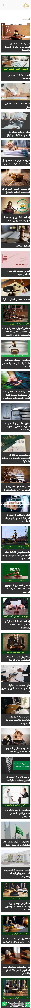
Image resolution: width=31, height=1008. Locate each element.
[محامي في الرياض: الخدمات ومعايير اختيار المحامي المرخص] (15, 796)
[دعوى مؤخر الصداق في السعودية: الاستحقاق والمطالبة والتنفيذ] (15, 443)
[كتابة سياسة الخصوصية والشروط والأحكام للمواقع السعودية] (15, 705)
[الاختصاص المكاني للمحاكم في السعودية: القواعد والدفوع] (15, 177)
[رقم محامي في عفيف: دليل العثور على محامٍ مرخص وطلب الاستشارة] (15, 537)
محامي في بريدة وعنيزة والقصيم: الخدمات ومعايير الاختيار (18, 906)
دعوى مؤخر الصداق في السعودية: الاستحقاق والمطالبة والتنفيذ (16, 458)
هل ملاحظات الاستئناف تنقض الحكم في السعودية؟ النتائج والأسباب (16, 970)
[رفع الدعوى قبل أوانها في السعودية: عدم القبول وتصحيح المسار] (15, 673)
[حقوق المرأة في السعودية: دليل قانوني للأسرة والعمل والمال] (15, 830)
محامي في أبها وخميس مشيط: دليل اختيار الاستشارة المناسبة (16, 940)
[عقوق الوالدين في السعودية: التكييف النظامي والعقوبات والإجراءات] (15, 411)
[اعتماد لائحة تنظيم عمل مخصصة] (15, 63)
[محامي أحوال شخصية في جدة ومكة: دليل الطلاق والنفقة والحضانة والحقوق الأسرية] (15, 314)
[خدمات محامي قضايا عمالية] (15, 287)
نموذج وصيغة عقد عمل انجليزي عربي (18, 272)
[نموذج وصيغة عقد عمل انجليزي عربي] (15, 259)
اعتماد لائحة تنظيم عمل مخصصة (18, 77)
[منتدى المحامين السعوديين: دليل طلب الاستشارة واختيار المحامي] (15, 572)
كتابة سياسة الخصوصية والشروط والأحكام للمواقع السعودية (18, 720)
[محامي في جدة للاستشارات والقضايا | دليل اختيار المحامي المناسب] (15, 348)
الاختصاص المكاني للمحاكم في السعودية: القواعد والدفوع (16, 190)
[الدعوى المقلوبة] (15, 234)
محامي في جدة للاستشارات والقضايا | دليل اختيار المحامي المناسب (16, 363)
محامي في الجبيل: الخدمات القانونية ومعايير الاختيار (17, 658)
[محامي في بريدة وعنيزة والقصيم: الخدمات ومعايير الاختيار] (15, 891)
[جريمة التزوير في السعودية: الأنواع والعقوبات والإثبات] (15, 765)
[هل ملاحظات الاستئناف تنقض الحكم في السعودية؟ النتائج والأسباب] (15, 955)
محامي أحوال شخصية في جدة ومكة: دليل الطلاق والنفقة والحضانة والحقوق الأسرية (16, 332)
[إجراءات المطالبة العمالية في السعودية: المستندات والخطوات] (15, 607)
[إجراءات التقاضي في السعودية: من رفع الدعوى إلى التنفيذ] (15, 205)
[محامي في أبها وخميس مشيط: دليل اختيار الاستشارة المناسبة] (15, 925)
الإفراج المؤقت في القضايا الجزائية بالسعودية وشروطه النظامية (17, 518)
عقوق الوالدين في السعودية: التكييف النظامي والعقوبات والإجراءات (17, 426)
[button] (27, 1004)
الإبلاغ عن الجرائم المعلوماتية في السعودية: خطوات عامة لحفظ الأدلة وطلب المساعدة (16, 395)
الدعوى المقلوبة (22, 245)
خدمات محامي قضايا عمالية (16, 299)
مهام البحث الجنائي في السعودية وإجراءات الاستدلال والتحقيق (16, 47)
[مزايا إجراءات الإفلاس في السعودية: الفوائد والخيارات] (15, 120)
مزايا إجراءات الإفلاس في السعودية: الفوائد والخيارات (17, 133)
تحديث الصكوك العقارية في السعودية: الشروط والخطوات (17, 488)
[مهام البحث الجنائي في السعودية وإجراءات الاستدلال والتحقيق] (15, 31)
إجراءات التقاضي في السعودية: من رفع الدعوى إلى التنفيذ (16, 219)
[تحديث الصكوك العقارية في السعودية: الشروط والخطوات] (15, 474)
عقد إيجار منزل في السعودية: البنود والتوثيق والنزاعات (17, 750)
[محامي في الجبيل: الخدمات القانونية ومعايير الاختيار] (15, 643)
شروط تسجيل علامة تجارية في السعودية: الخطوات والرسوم (16, 162)
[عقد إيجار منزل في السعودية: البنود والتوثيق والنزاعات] (15, 736)
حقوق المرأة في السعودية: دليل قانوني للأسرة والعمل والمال (16, 843)
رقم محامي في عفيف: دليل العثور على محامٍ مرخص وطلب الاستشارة (16, 555)
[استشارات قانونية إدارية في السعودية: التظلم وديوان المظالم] (15, 988)
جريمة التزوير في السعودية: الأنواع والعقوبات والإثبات (18, 778)
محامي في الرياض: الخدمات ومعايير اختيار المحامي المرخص (17, 813)
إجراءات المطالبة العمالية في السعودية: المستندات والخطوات (17, 624)
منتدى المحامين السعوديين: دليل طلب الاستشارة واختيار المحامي (17, 589)
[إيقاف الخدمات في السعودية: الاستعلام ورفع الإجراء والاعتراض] (15, 858)
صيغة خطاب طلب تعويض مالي (17, 105)
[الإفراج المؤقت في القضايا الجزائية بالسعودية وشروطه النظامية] (15, 503)
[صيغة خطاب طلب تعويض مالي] (15, 91)
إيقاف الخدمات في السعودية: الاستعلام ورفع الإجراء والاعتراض (17, 873)
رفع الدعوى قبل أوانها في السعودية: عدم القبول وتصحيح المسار (15, 688)
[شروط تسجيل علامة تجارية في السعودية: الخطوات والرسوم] (15, 148)
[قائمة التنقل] (3, 5)
